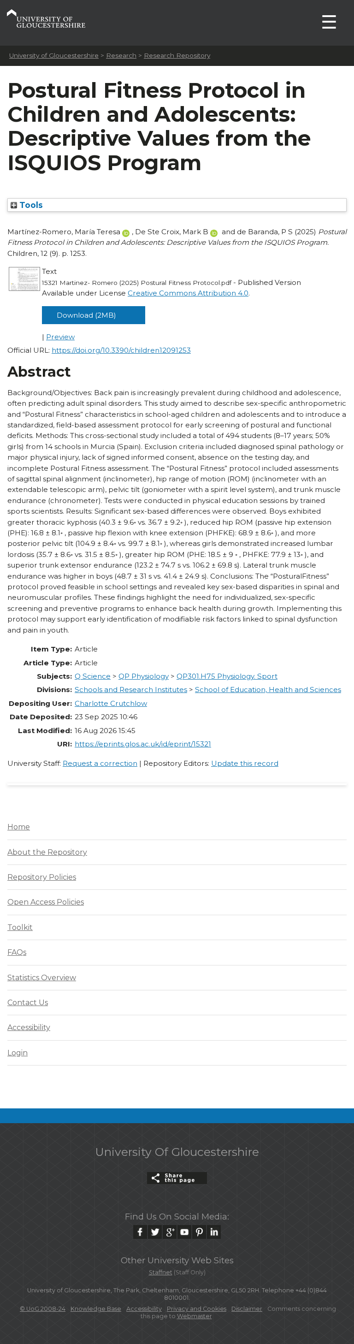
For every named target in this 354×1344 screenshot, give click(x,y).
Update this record (244, 763)
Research (121, 55)
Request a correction (100, 763)
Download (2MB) (86, 315)
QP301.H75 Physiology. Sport (227, 676)
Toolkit (20, 927)
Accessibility (28, 1027)
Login (17, 1052)
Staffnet (160, 1272)
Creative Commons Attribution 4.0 (188, 293)
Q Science (93, 676)
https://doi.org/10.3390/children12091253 (121, 350)
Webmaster (194, 1316)
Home (18, 827)
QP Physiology (143, 676)
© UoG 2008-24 (42, 1308)
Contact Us (27, 1002)
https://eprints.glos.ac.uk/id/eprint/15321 (143, 744)
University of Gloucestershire (54, 55)
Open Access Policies (45, 902)
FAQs (16, 952)
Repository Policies (41, 877)
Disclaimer (246, 1308)
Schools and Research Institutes (131, 689)
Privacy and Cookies (196, 1308)
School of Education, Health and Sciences (268, 689)
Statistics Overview (41, 977)
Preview (60, 336)
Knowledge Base (96, 1308)
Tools (30, 205)
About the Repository (47, 852)
